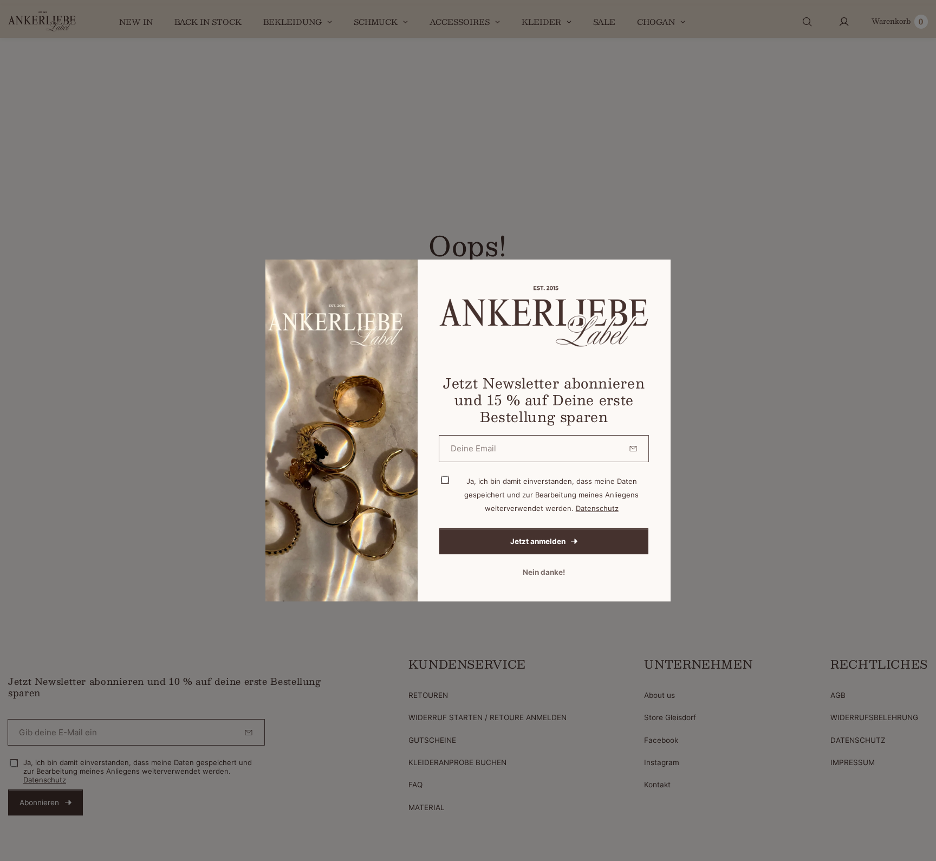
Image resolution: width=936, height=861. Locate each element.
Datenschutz (597, 508)
